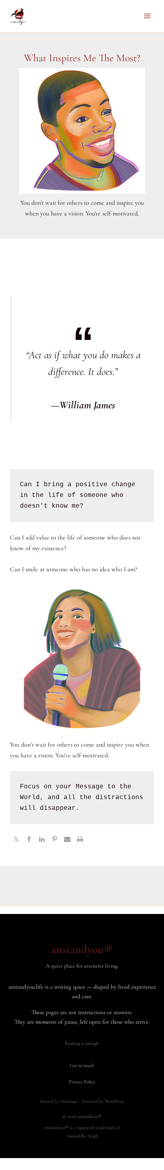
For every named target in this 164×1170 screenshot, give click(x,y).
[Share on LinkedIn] (41, 840)
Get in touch (82, 1065)
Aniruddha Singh (82, 1136)
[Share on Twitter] (16, 840)
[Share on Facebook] (29, 840)
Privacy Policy (82, 1082)
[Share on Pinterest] (54, 840)
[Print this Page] (80, 840)
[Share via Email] (67, 840)
